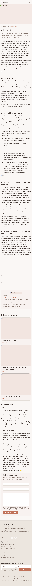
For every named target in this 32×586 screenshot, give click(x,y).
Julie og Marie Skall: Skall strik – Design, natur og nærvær (7, 553)
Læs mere (3, 534)
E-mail (5, 486)
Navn (4, 481)
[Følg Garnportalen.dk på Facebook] (12, 538)
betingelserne (15, 570)
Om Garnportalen (25, 576)
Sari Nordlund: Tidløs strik (7, 546)
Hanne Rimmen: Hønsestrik (7, 544)
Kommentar (6, 491)
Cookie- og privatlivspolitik (14, 576)
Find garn (5, 576)
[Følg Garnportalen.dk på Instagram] (15, 538)
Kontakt (16, 578)
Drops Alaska (24, 104)
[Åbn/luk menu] (29, 2)
